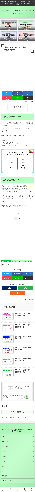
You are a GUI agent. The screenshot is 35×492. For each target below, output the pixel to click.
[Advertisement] (17, 71)
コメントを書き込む (17, 412)
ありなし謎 (5, 441)
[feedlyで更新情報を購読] (25, 288)
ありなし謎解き (7, 261)
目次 (15, 107)
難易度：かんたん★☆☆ (26, 261)
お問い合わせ (6, 471)
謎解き (15, 261)
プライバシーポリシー (8, 481)
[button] (31, 281)
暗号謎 (4, 461)
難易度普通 (6, 264)
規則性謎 (4, 466)
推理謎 (4, 456)
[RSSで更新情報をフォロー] (17, 293)
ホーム (4, 436)
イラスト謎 (5, 446)
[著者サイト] (9, 288)
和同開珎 (4, 451)
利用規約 (4, 476)
